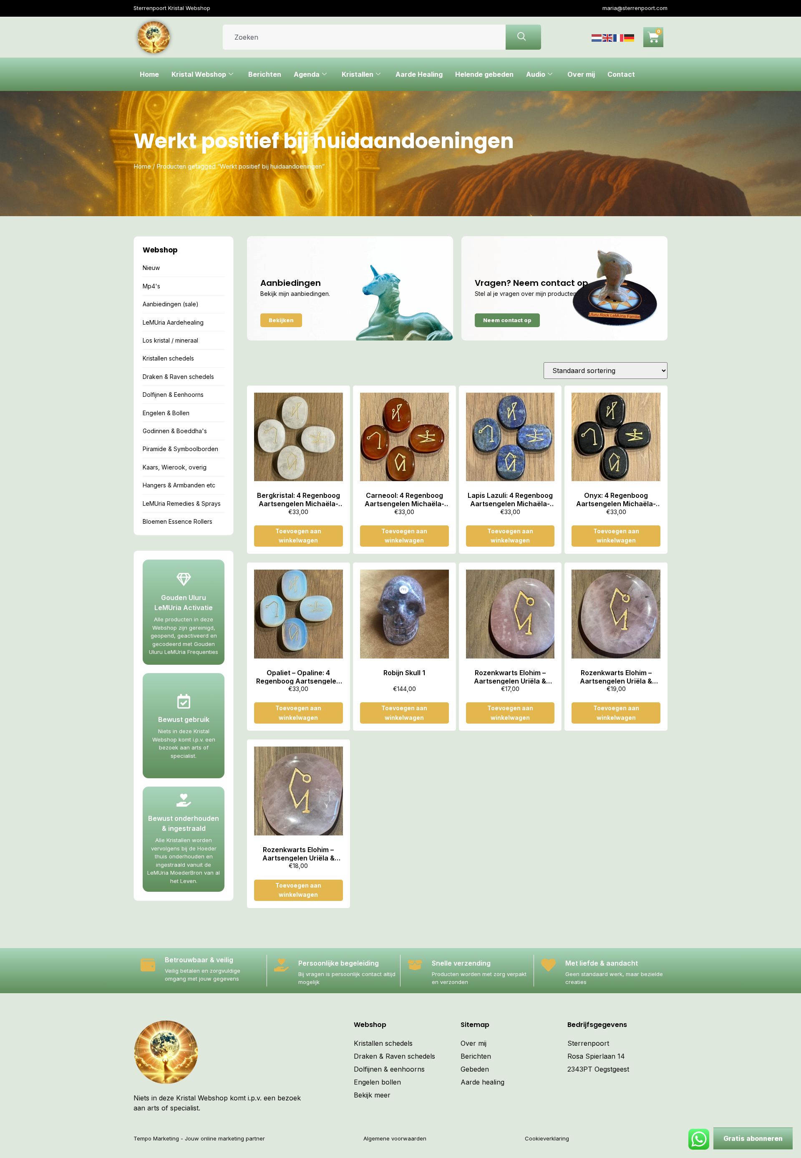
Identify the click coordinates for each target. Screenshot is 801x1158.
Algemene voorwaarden (394, 1138)
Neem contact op (507, 320)
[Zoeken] (523, 37)
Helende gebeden (484, 74)
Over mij (581, 74)
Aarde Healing (419, 74)
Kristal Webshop (198, 74)
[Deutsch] (629, 37)
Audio (535, 74)
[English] (607, 37)
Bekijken (281, 320)
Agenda (307, 74)
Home (149, 74)
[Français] (618, 37)
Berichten (264, 74)
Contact (621, 74)
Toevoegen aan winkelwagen (298, 535)
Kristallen (357, 74)
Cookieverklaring (547, 1138)
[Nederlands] (597, 37)
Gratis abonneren (753, 1138)
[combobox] (364, 37)
